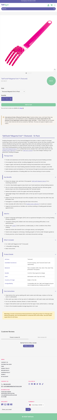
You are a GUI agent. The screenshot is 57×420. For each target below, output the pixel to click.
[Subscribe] (28, 409)
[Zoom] (54, 69)
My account (4, 376)
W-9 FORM (3, 396)
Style (2, 88)
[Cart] (51, 5)
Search (3, 374)
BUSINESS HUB (5, 389)
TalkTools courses (27, 150)
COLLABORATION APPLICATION (9, 395)
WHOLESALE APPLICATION (7, 393)
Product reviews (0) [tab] (15, 337)
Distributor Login (6, 364)
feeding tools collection (8, 150)
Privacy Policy (5, 368)
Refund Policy (5, 370)
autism (14, 225)
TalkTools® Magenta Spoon (9, 149)
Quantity (3, 95)
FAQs (2, 366)
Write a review (28, 346)
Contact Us (4, 362)
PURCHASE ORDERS (6, 391)
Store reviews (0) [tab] (42, 337)
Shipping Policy (5, 372)
